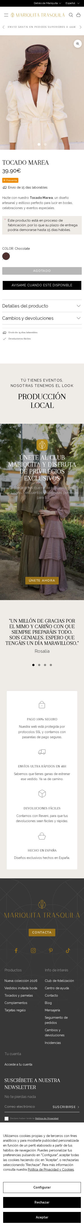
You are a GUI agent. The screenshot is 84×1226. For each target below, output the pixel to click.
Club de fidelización (59, 981)
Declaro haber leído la (34, 1118)
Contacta (42, 932)
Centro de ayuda (57, 988)
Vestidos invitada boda (20, 988)
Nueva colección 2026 (20, 981)
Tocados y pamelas (18, 995)
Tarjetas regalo (15, 1010)
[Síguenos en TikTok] (68, 951)
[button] (42, 285)
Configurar (41, 1187)
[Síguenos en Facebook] (16, 951)
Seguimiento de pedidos (56, 1020)
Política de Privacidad (46, 1118)
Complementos (15, 1003)
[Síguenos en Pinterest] (51, 951)
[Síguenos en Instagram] (33, 951)
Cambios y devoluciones (55, 1032)
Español (70, 3)
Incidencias (53, 1043)
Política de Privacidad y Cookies (51, 1169)
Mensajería (52, 1010)
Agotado (42, 271)
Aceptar (42, 1217)
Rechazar (41, 1202)
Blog (48, 1003)
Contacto (51, 995)
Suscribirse (64, 1107)
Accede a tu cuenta (18, 1064)
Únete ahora (42, 580)
